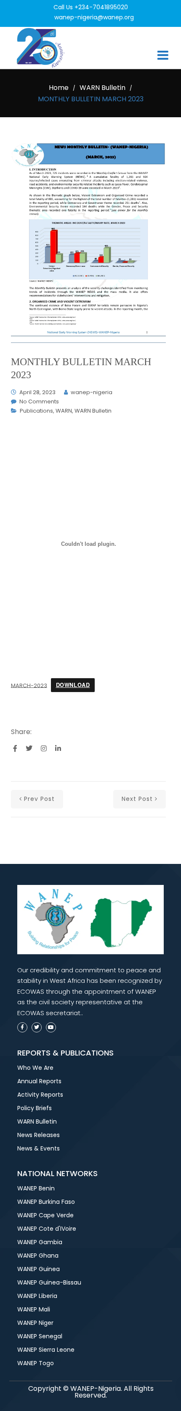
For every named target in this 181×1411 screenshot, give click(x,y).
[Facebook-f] (22, 1027)
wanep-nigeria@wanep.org (94, 17)
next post (137, 799)
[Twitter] (37, 1027)
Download (73, 685)
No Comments (39, 401)
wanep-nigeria (91, 392)
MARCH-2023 (29, 685)
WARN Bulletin (102, 87)
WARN (64, 411)
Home (59, 87)
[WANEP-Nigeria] (42, 48)
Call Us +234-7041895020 (90, 7)
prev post (39, 799)
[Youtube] (51, 1027)
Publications (36, 411)
